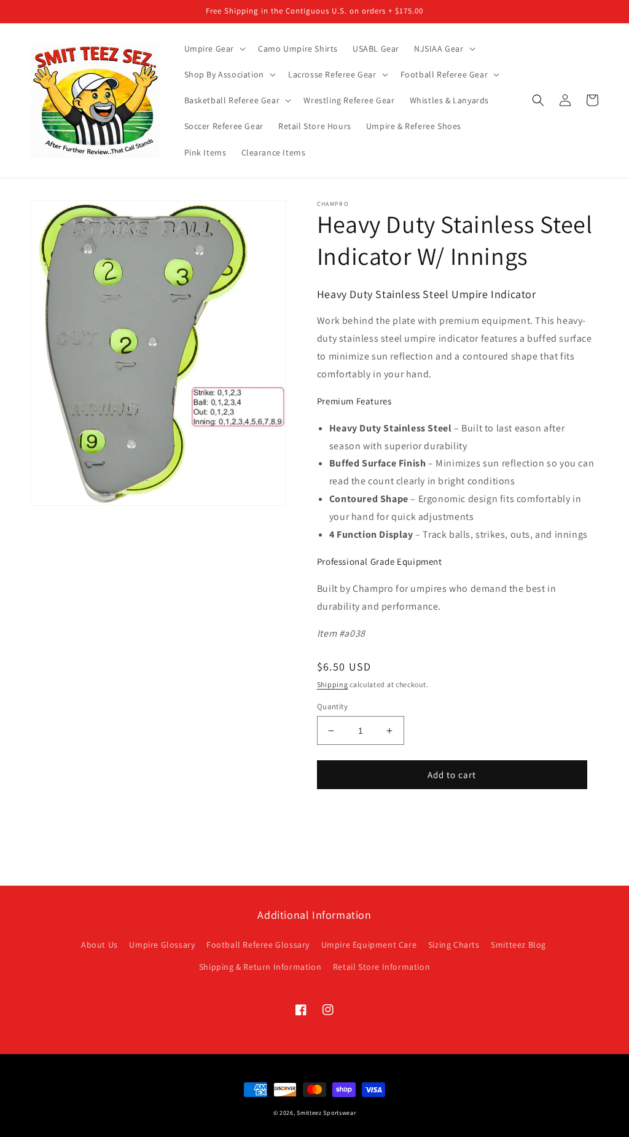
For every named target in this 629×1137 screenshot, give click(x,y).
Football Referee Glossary (258, 944)
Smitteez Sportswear (326, 1113)
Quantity (332, 706)
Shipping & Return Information (260, 966)
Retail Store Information (381, 966)
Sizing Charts (454, 944)
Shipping (332, 684)
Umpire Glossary (162, 944)
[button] (214, 48)
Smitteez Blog (518, 944)
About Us (99, 944)
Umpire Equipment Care (369, 944)
